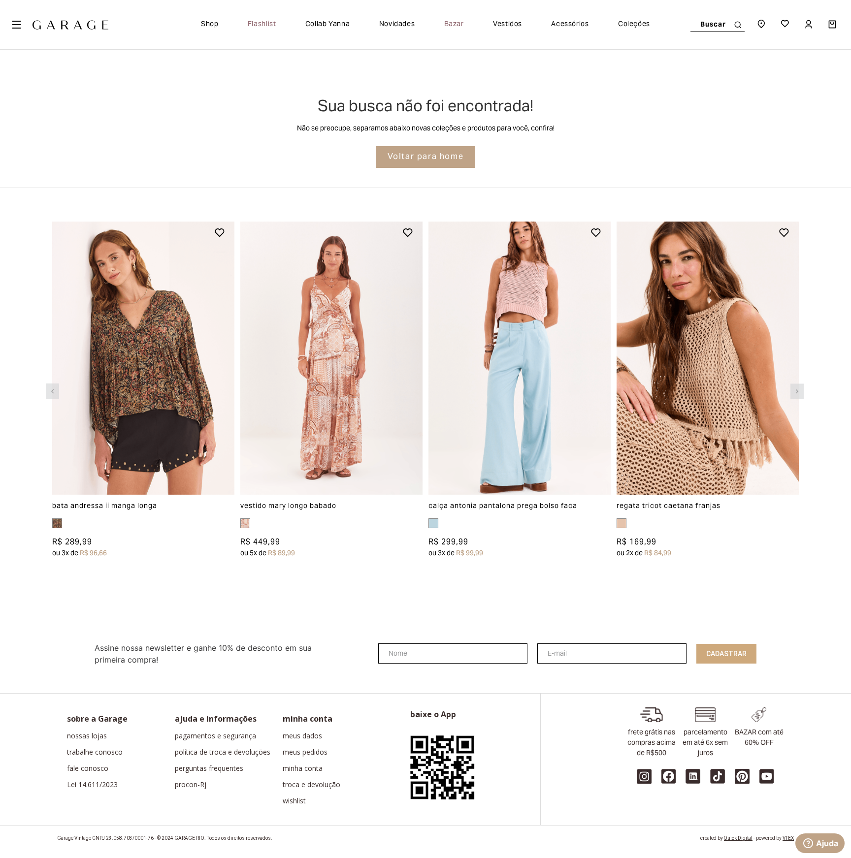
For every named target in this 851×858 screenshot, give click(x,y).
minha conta (303, 768)
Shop (210, 25)
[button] (70, 358)
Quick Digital (738, 838)
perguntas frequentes (209, 768)
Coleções (634, 25)
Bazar (454, 25)
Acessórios (570, 25)
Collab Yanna (327, 25)
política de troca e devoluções (222, 752)
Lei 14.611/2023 (92, 784)
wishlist (294, 800)
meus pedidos (305, 752)
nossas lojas (87, 735)
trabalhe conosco (95, 752)
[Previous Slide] (52, 391)
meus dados (302, 735)
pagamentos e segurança (215, 735)
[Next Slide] (797, 391)
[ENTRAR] (810, 24)
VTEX (788, 838)
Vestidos (507, 25)
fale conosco (87, 768)
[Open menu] (16, 25)
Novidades (397, 25)
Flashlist (262, 25)
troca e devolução (311, 784)
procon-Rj (190, 784)
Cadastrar (726, 654)
